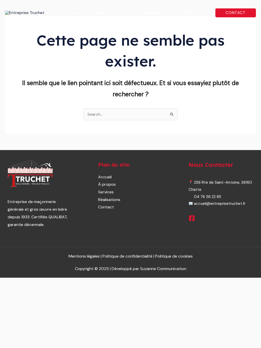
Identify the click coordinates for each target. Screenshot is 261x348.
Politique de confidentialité (127, 256)
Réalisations (155, 12)
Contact (106, 207)
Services (123, 12)
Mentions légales (84, 256)
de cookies (174, 256)
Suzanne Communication (163, 268)
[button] (133, 12)
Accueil (74, 12)
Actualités (183, 12)
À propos (98, 12)
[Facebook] (192, 218)
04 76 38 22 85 (207, 196)
